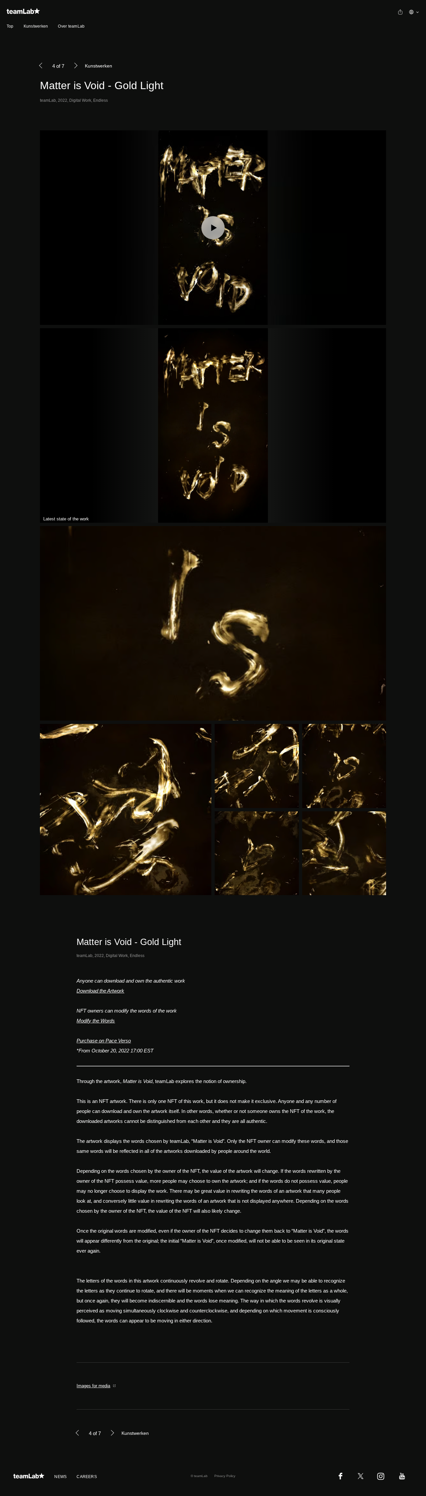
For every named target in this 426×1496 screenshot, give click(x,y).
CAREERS (87, 1476)
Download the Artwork (100, 991)
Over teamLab (71, 26)
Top (10, 26)
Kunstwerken (36, 26)
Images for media (93, 1385)
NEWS (60, 1476)
